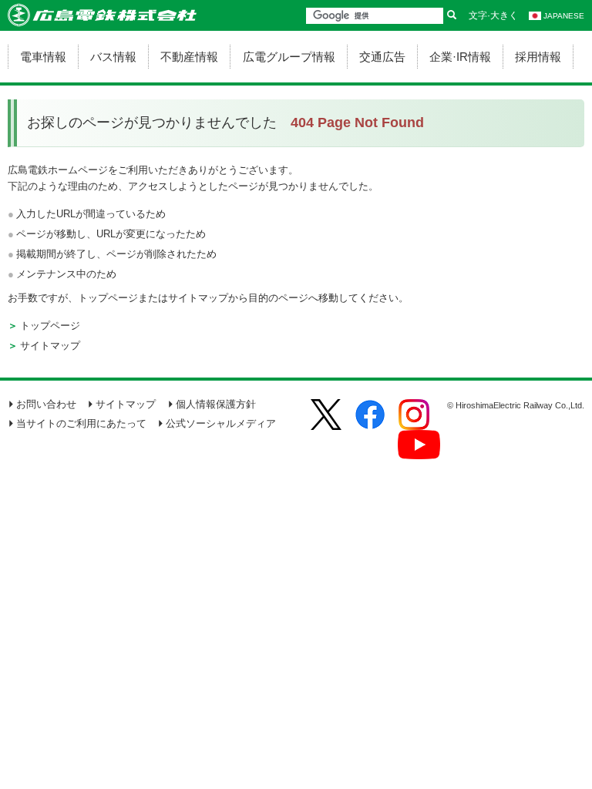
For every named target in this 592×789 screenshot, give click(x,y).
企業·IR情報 (460, 56)
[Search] (452, 16)
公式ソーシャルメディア (221, 423)
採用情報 (538, 56)
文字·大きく (493, 15)
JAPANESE (563, 16)
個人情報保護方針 (216, 404)
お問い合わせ (46, 404)
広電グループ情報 (289, 56)
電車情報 (43, 56)
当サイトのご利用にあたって (81, 423)
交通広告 (382, 56)
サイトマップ (50, 345)
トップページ (50, 325)
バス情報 (113, 56)
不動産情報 (189, 56)
